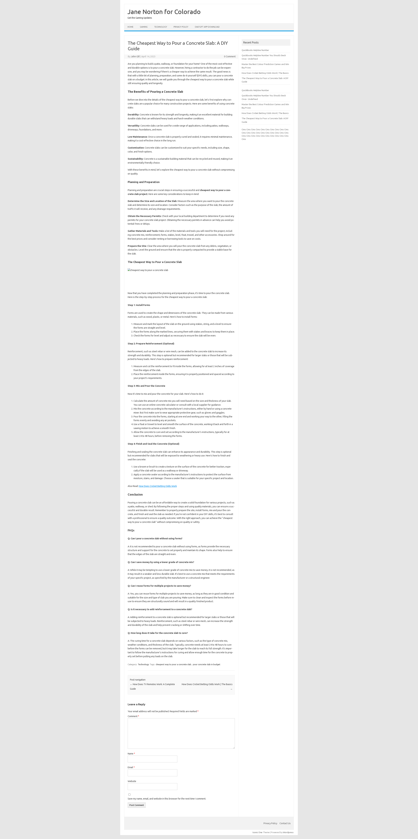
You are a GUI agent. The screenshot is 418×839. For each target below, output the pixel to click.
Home (130, 27)
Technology (160, 27)
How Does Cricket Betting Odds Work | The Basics (265, 73)
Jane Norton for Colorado (164, 11)
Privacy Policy (181, 27)
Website (132, 781)
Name (131, 753)
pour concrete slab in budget (206, 664)
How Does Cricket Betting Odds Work (158, 486)
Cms (244, 129)
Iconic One (257, 832)
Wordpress (288, 832)
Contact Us (285, 823)
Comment (133, 716)
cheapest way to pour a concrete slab (173, 664)
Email (131, 767)
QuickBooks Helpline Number (255, 50)
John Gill (135, 56)
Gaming (144, 27)
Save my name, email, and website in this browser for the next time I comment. (167, 798)
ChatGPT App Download (207, 27)
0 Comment (230, 56)
